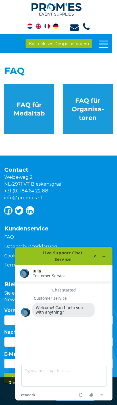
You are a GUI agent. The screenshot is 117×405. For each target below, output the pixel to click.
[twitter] (18, 210)
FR (47, 26)
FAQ (9, 237)
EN (39, 26)
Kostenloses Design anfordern (59, 43)
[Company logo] (59, 8)
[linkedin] (30, 210)
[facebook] (8, 210)
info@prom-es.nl (23, 197)
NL (32, 26)
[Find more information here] (64, 324)
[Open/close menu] (103, 44)
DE (54, 26)
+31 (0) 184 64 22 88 (26, 191)
